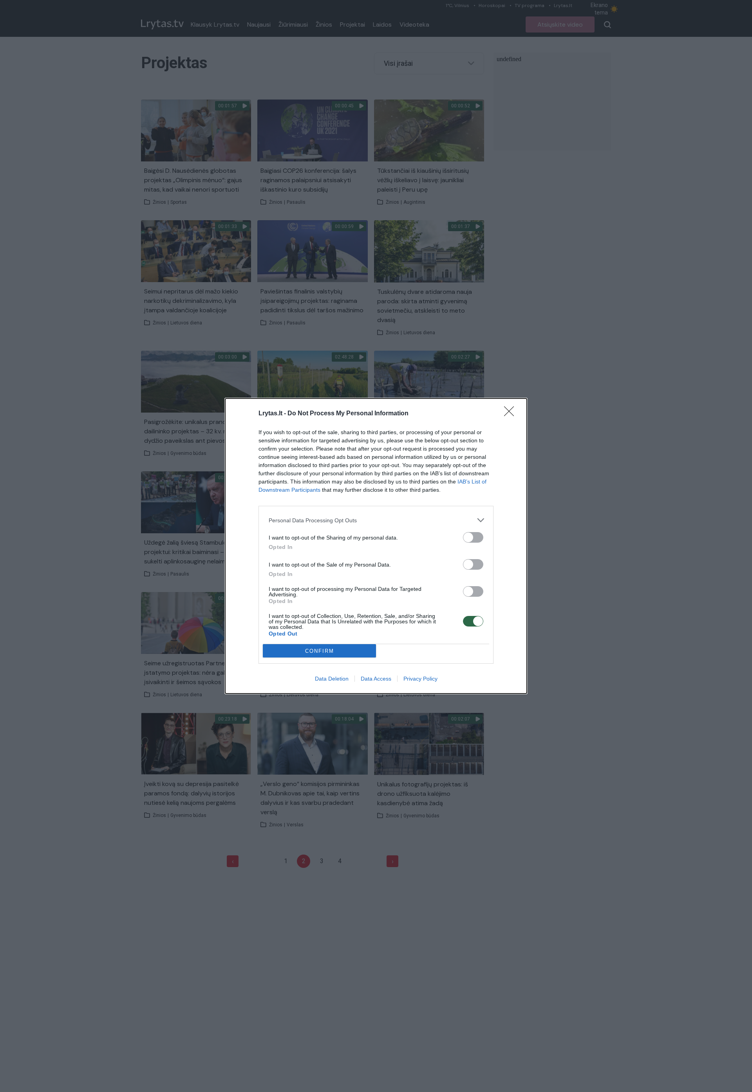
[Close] (511, 413)
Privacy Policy (420, 678)
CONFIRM (319, 651)
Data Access (376, 678)
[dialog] (376, 546)
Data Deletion (332, 678)
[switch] (473, 537)
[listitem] (376, 520)
